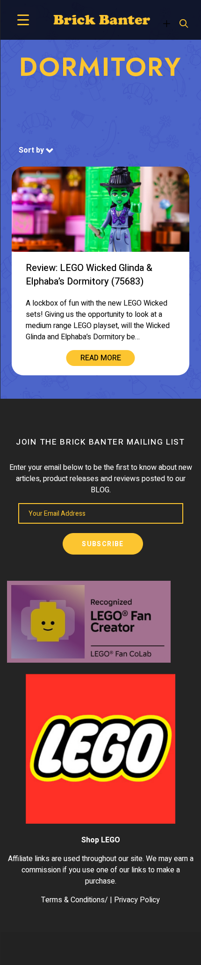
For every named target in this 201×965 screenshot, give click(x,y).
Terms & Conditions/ (74, 900)
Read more (100, 358)
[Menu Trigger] (23, 20)
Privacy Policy (137, 900)
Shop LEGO (100, 840)
